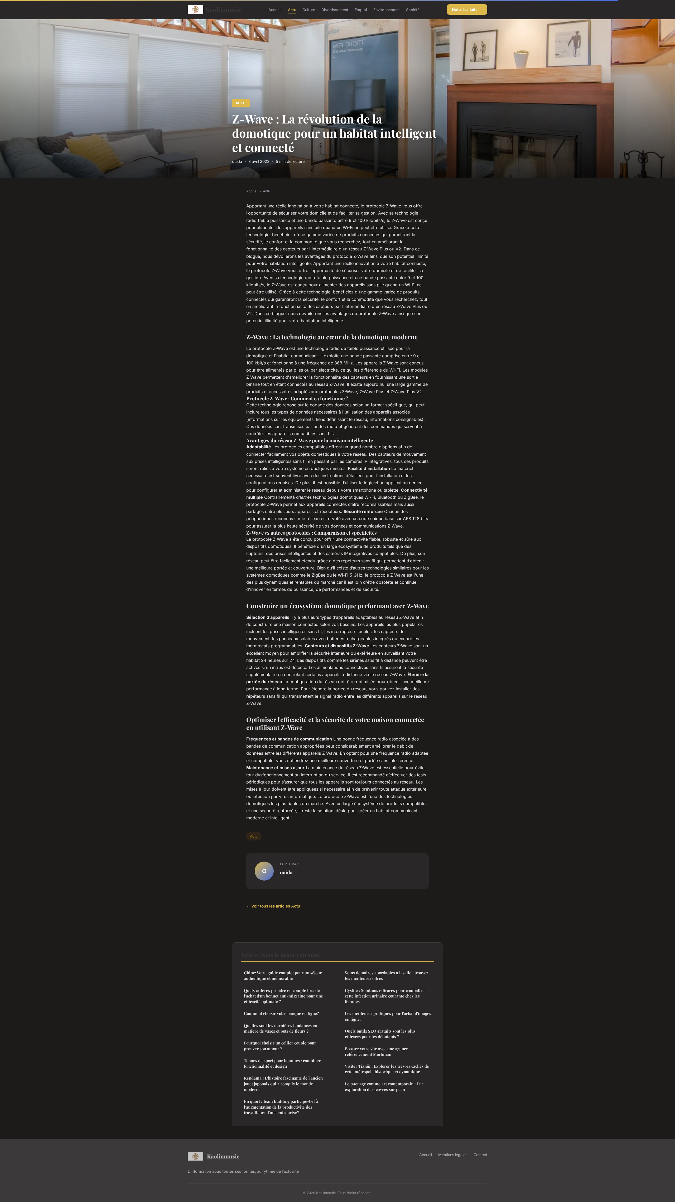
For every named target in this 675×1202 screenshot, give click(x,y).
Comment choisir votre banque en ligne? (281, 1013)
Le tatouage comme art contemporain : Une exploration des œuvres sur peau (384, 1086)
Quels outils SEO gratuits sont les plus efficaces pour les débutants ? (380, 1033)
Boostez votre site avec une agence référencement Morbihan (376, 1051)
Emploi (361, 9)
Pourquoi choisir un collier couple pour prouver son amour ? (280, 1045)
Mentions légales (452, 1154)
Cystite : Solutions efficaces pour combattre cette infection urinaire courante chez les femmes (385, 996)
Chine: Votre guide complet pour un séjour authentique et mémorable (283, 975)
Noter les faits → (467, 9)
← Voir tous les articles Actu (273, 906)
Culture (308, 9)
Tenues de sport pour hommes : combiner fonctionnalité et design (282, 1063)
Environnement (386, 9)
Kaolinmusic (223, 9)
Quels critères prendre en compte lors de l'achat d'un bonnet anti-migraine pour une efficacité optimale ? (283, 996)
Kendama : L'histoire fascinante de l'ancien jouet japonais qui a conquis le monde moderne (283, 1083)
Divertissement (334, 9)
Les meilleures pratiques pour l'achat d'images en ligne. (388, 1016)
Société (413, 9)
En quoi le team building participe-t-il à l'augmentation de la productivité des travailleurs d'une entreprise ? (281, 1107)
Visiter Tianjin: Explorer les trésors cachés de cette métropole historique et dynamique (387, 1068)
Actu (292, 9)
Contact (480, 1154)
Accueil (275, 9)
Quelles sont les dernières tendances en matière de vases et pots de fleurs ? (280, 1028)
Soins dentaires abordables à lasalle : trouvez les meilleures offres (386, 975)
